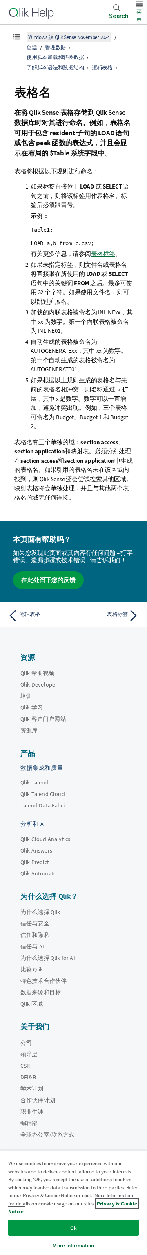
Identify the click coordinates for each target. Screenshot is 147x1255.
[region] (73, 1202)
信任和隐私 (34, 935)
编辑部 (29, 1123)
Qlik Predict (34, 862)
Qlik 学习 (31, 707)
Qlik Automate (38, 873)
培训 (26, 696)
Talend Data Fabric (43, 805)
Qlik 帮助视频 (37, 673)
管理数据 (55, 47)
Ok (73, 1227)
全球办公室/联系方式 (47, 1134)
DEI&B (28, 1077)
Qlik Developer (38, 684)
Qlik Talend (34, 782)
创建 (32, 47)
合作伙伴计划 (37, 1100)
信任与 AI (32, 946)
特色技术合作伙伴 (43, 980)
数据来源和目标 (40, 992)
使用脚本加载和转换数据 (55, 57)
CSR (25, 1065)
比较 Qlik (31, 969)
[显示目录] (16, 37)
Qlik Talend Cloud (42, 794)
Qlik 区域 (31, 1003)
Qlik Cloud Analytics (45, 839)
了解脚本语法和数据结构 (55, 67)
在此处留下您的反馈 (48, 580)
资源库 (29, 730)
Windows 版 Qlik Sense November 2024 (69, 37)
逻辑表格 (102, 67)
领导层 (29, 1054)
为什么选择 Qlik (40, 912)
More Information (73, 1245)
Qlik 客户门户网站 (43, 719)
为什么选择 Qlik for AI (47, 958)
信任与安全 (34, 923)
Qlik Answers (36, 850)
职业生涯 (32, 1111)
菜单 (139, 15)
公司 (26, 1042)
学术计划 (32, 1088)
